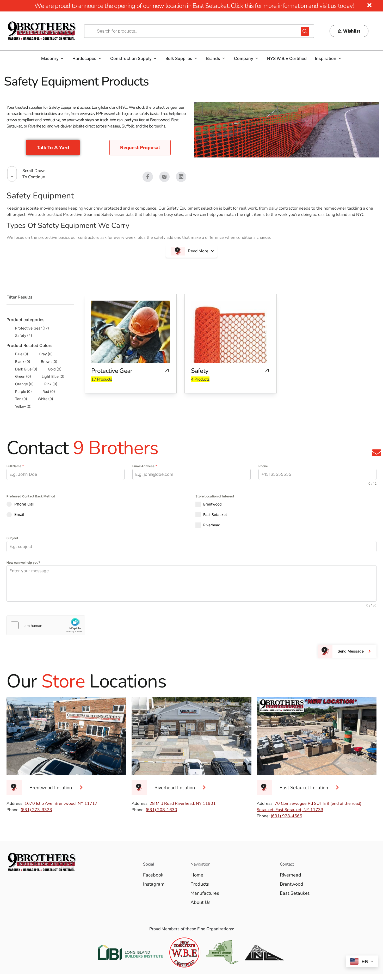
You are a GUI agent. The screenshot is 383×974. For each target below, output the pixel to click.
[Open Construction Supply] (155, 58)
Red (48, 391)
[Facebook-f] (148, 177)
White (45, 399)
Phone (263, 466)
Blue (21, 354)
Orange (24, 384)
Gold (54, 369)
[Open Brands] (223, 58)
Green (23, 376)
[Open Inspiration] (340, 58)
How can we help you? (23, 562)
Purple (23, 391)
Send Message (351, 651)
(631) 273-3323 (36, 810)
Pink (50, 384)
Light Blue (53, 376)
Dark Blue (26, 369)
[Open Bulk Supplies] (196, 58)
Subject (12, 538)
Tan (21, 399)
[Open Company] (257, 58)
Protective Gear (32, 328)
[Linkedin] (181, 177)
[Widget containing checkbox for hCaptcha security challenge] (46, 625)
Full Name (15, 466)
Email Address (144, 466)
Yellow (23, 406)
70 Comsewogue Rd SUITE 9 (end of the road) (318, 803)
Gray (46, 354)
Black (22, 361)
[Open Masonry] (62, 58)
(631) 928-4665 (286, 816)
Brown (49, 361)
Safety (23, 335)
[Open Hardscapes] (100, 58)
